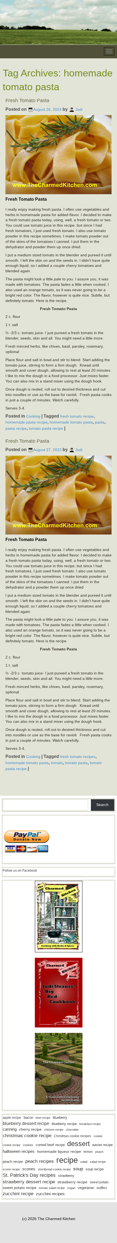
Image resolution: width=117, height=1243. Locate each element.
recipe (67, 1159)
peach (99, 1151)
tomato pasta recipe (46, 428)
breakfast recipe (90, 1124)
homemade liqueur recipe (59, 1151)
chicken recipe (53, 1129)
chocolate (72, 1129)
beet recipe (43, 1117)
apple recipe (12, 1118)
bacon (28, 1118)
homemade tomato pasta (71, 422)
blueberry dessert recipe (26, 1123)
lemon (88, 1152)
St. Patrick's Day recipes (29, 1175)
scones (28, 1169)
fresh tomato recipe (77, 416)
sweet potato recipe (19, 1188)
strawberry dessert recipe (29, 1181)
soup (78, 1168)
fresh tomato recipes (78, 756)
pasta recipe (16, 428)
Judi (78, 109)
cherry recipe (30, 1129)
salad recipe (98, 1161)
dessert (78, 1143)
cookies (28, 1145)
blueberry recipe (64, 1124)
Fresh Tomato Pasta (27, 100)
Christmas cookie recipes (72, 1136)
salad (83, 1161)
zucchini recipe (18, 1193)
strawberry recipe (72, 1182)
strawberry (66, 1176)
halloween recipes (19, 1151)
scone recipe (11, 1169)
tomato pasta (76, 762)
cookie (98, 1136)
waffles (102, 1188)
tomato (57, 762)
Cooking (33, 416)
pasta (99, 422)
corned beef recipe (50, 1145)
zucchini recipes (50, 1193)
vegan (71, 1188)
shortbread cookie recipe (54, 1169)
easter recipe (102, 1145)
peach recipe (13, 1162)
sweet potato (99, 1182)
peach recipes (39, 1161)
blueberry (60, 1118)
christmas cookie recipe (27, 1135)
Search (102, 804)
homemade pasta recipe (26, 422)
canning (10, 1129)
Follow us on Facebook (20, 870)
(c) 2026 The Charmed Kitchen (48, 1219)
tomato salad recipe (52, 1188)
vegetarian (86, 1188)
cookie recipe (11, 1145)
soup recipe (94, 1169)
